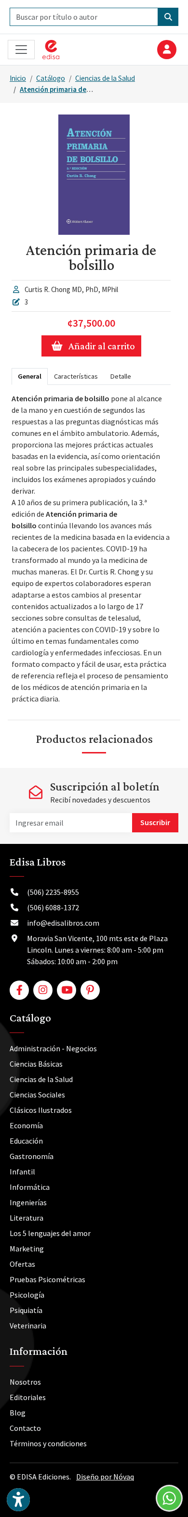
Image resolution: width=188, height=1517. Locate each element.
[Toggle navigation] (21, 50)
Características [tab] (76, 376)
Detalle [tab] (120, 376)
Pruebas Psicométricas (47, 1279)
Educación (26, 1141)
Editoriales (28, 1397)
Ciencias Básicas (36, 1064)
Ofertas (22, 1264)
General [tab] (29, 376)
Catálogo (50, 78)
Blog (18, 1412)
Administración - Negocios (53, 1048)
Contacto (25, 1428)
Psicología (27, 1295)
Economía (26, 1125)
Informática (30, 1187)
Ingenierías (28, 1202)
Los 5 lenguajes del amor (50, 1233)
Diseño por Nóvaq (105, 1476)
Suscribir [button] (155, 822)
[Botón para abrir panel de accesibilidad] (18, 1499)
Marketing (27, 1248)
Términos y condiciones (48, 1443)
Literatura (26, 1218)
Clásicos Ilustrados (41, 1110)
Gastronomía (32, 1156)
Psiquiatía (26, 1310)
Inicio (18, 78)
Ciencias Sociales (37, 1094)
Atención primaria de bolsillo (65, 89)
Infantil (22, 1171)
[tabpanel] (91, 548)
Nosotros (25, 1382)
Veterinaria (28, 1325)
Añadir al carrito (101, 346)
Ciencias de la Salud (105, 78)
